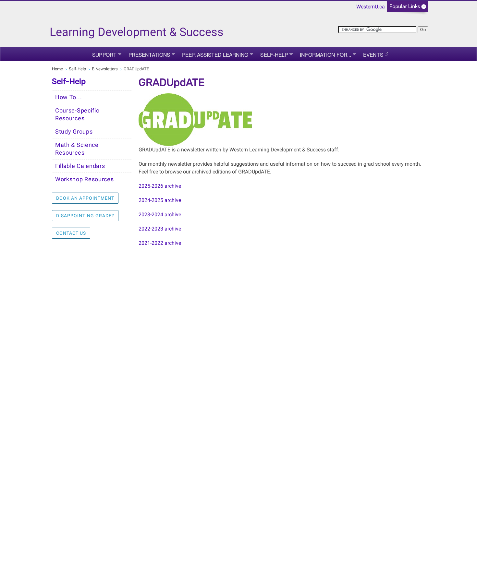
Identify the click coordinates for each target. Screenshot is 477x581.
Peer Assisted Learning (215, 54)
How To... (68, 97)
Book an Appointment (85, 198)
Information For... (325, 54)
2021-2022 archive (160, 243)
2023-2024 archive (160, 214)
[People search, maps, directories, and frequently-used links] (407, 8)
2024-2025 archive (160, 200)
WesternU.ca (370, 7)
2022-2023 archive (160, 229)
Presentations (149, 54)
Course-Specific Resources (77, 114)
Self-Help (274, 54)
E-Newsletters (105, 68)
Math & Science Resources (77, 149)
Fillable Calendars (80, 166)
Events (373, 54)
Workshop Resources (84, 179)
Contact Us (71, 233)
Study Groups (73, 131)
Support (104, 54)
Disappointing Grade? (85, 215)
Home (57, 68)
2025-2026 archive (160, 186)
